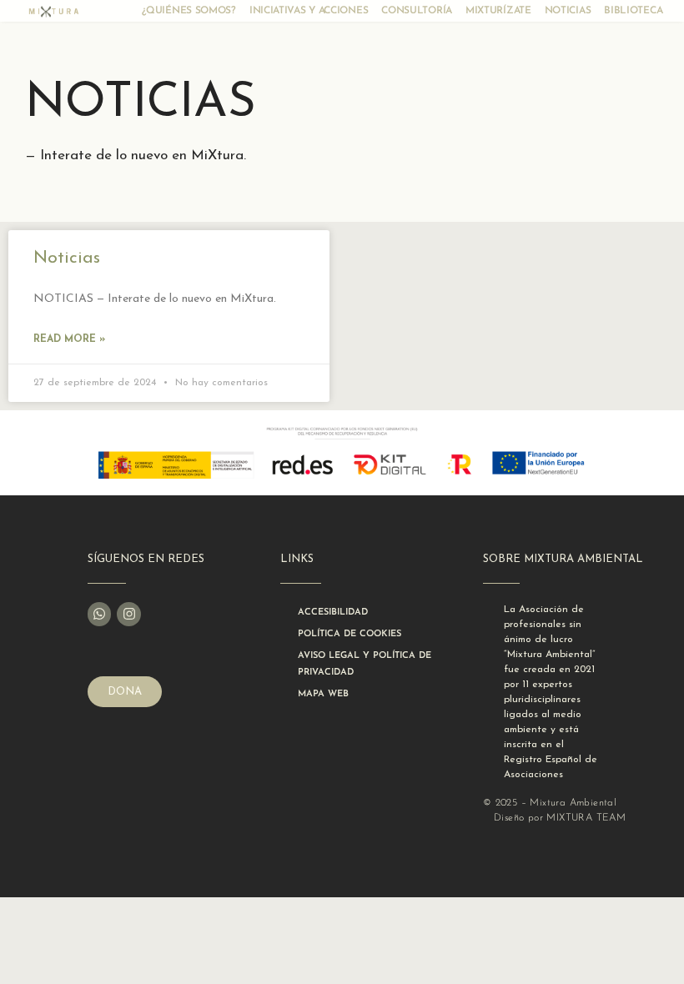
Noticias (568, 11)
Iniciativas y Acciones (308, 11)
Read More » (69, 339)
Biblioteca (633, 11)
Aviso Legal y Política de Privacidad (364, 664)
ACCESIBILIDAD (333, 612)
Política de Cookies (349, 634)
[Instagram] (129, 614)
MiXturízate (498, 11)
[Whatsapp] (100, 614)
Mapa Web (323, 694)
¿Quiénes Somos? (189, 11)
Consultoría (416, 11)
